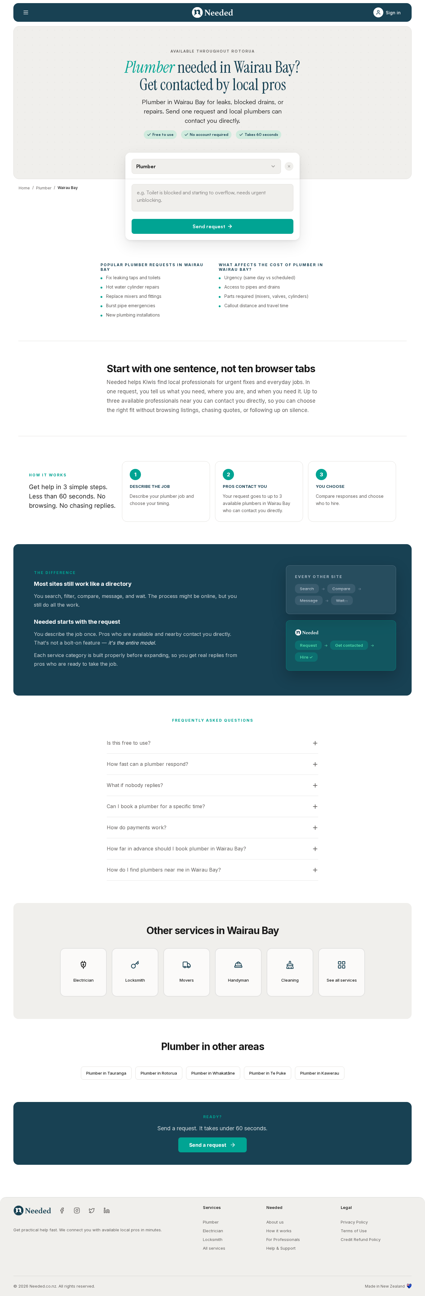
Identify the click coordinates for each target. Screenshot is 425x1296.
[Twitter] (91, 1210)
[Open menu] (26, 12)
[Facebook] (62, 1210)
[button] (388, 12)
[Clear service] (289, 166)
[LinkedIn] (106, 1210)
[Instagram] (76, 1210)
